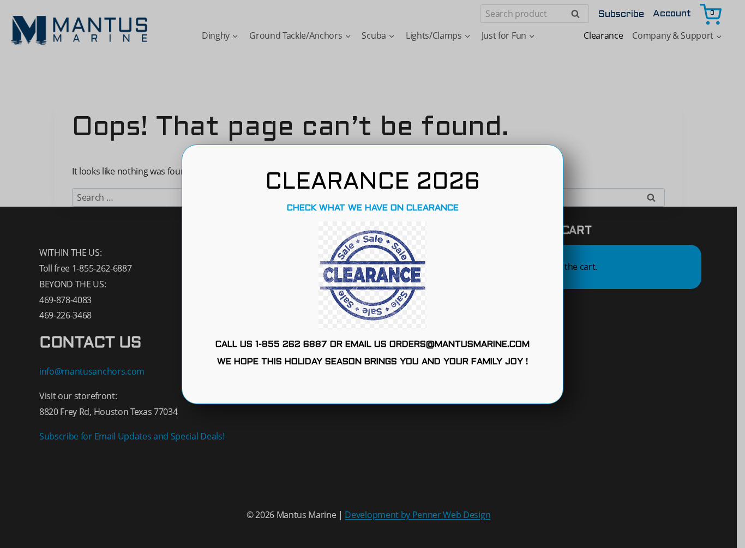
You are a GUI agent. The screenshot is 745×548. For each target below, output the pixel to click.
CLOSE (372, 386)
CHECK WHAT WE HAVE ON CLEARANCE (373, 208)
